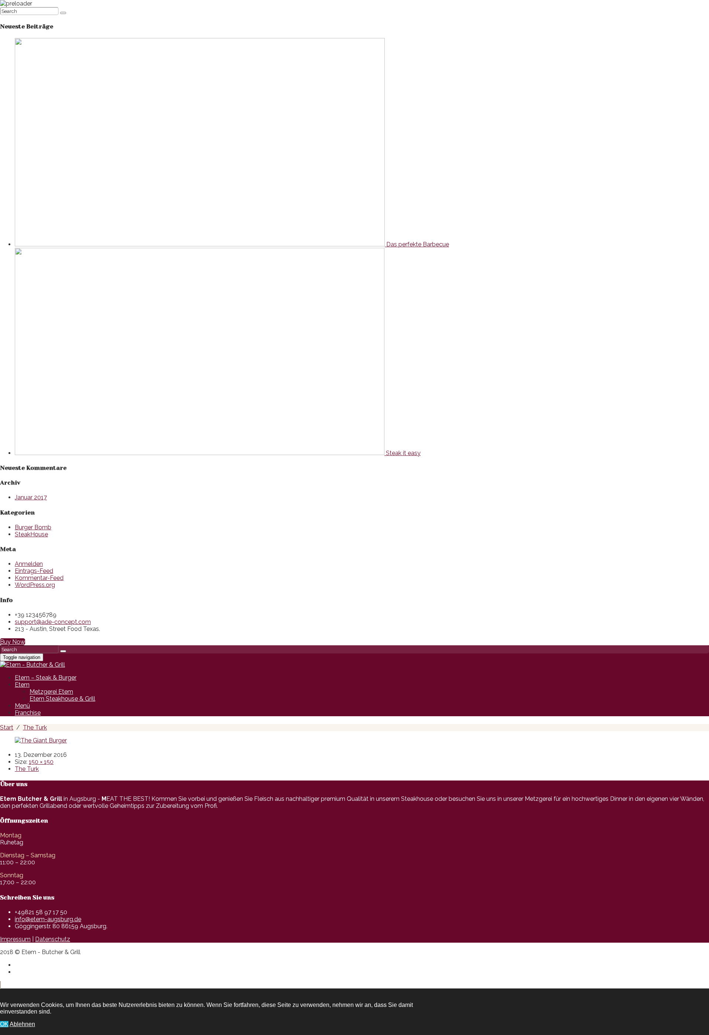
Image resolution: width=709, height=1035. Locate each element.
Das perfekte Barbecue (417, 244)
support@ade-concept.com (53, 621)
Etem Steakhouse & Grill (62, 698)
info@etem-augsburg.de (48, 919)
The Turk (27, 768)
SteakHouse (31, 534)
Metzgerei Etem (51, 691)
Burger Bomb (33, 527)
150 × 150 (41, 761)
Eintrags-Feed (34, 570)
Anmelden (29, 563)
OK (4, 1024)
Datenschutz (52, 939)
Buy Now (12, 641)
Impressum (15, 939)
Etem (22, 684)
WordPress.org (35, 584)
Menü (22, 705)
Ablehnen (22, 1024)
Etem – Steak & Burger (45, 677)
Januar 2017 (31, 497)
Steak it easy (402, 453)
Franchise (28, 712)
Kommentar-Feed (39, 577)
